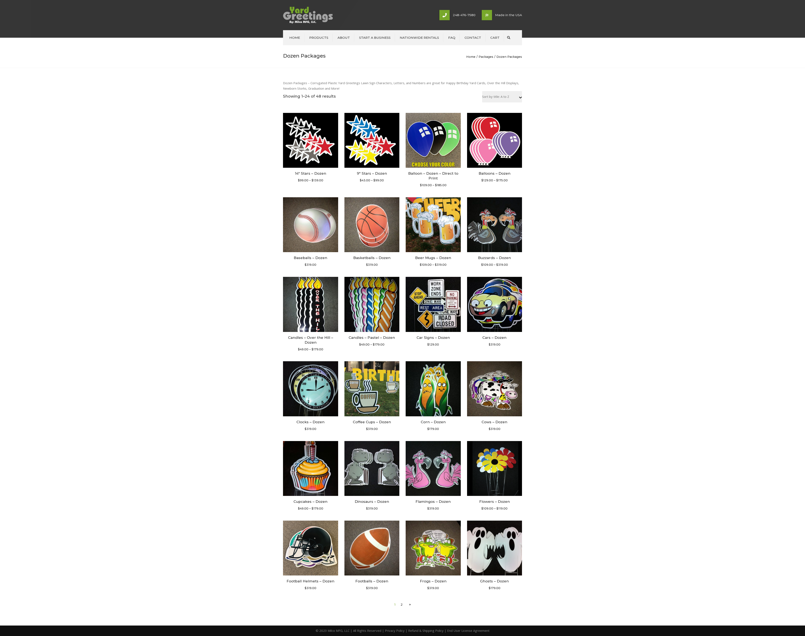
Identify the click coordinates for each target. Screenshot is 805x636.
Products (318, 38)
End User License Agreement (468, 630)
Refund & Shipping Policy (426, 630)
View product (310, 141)
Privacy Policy (395, 630)
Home (294, 38)
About (344, 38)
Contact (473, 38)
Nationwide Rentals (419, 38)
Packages (486, 57)
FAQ (451, 38)
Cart (495, 38)
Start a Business (375, 38)
